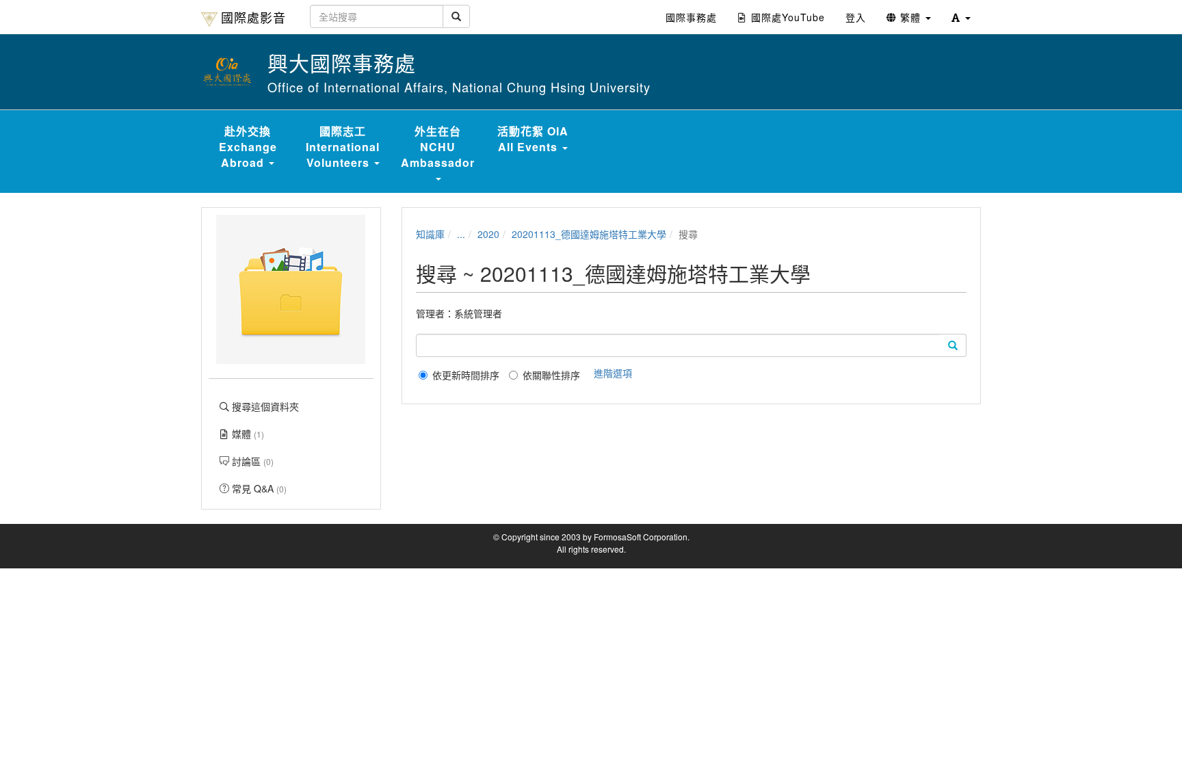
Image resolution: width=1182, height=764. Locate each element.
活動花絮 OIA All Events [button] (532, 139)
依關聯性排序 (551, 375)
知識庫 (430, 234)
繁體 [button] (910, 17)
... (461, 234)
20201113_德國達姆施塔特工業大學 (589, 234)
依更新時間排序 (465, 375)
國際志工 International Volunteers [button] (343, 146)
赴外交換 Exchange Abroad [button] (248, 146)
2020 (488, 234)
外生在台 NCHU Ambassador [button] (438, 146)
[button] (961, 17)
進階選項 (613, 373)
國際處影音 (253, 17)
